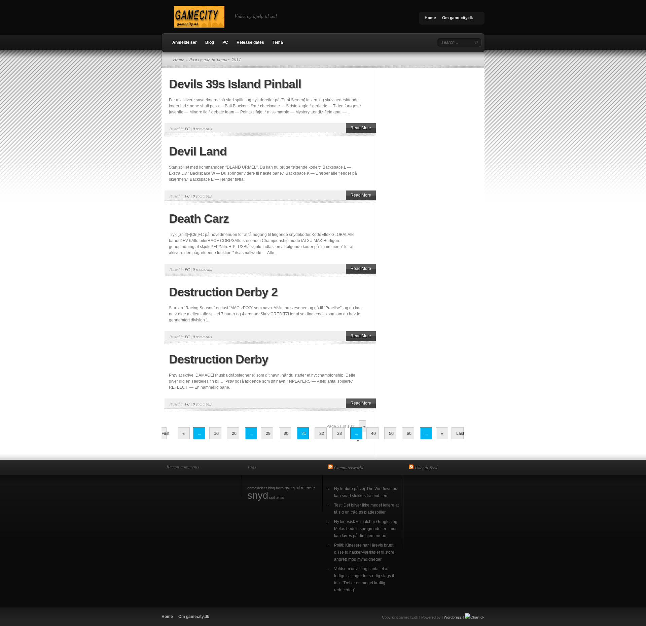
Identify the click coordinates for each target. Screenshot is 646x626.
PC (225, 42)
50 (391, 433)
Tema (278, 42)
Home (430, 17)
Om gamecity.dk (457, 17)
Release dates (250, 42)
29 (268, 433)
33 (339, 433)
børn (280, 488)
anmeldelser (257, 488)
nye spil (292, 487)
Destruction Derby (218, 359)
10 (216, 433)
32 (321, 433)
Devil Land (198, 151)
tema (280, 497)
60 (409, 433)
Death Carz (199, 218)
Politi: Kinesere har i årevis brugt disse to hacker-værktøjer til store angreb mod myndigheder (364, 552)
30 (286, 433)
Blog (209, 42)
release (308, 487)
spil (272, 497)
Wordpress (453, 617)
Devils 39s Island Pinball (235, 84)
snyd (257, 495)
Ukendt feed (426, 467)
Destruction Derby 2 (223, 292)
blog (271, 488)
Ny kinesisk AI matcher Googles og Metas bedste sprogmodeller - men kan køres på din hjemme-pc (366, 528)
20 (234, 433)
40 (373, 433)
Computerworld (348, 467)
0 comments (202, 128)
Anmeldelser (184, 42)
